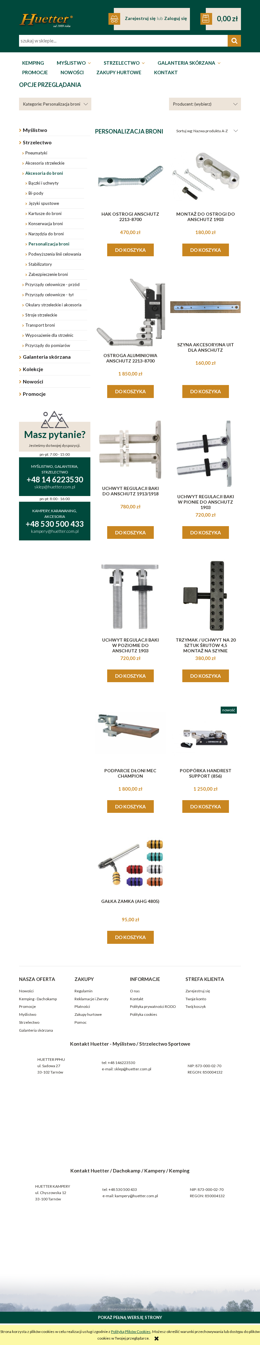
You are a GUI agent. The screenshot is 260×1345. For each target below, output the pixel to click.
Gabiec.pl (145, 1309)
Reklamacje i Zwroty (91, 998)
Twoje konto (195, 998)
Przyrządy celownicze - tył (49, 294)
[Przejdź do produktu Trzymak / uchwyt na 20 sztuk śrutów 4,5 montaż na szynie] (205, 595)
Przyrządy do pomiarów (47, 345)
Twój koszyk (195, 1006)
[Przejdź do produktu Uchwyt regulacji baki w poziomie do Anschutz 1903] (130, 595)
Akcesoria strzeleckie (44, 163)
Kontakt (136, 998)
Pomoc (81, 1022)
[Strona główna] (46, 16)
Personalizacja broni (49, 243)
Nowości (33, 381)
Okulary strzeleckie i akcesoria (53, 304)
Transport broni (40, 325)
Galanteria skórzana (47, 357)
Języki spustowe (44, 203)
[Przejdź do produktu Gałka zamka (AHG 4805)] (130, 863)
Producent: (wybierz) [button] (192, 104)
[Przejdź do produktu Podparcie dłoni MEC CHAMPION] (130, 733)
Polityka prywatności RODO (153, 1006)
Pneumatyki (36, 152)
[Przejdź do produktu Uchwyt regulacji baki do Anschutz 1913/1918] (130, 450)
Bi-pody (36, 193)
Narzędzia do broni (46, 233)
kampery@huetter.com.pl (136, 1195)
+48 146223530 (121, 1062)
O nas (135, 991)
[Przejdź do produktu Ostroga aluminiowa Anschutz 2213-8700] (130, 312)
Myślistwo (35, 130)
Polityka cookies (143, 1014)
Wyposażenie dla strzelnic (49, 335)
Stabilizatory (40, 264)
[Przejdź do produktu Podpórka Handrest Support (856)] (205, 733)
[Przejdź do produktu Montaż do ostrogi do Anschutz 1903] (205, 176)
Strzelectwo (37, 142)
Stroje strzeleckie (41, 314)
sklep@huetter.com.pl (132, 1069)
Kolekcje (33, 369)
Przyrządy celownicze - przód (52, 284)
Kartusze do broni (45, 213)
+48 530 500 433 (122, 1189)
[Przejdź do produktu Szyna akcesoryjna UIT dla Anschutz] (205, 307)
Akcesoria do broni (44, 173)
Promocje (34, 394)
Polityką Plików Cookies (131, 1331)
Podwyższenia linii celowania (55, 254)
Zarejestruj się (197, 991)
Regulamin (84, 991)
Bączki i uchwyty (44, 183)
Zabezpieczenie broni (48, 274)
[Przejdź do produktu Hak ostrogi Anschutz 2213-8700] (130, 176)
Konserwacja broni (46, 223)
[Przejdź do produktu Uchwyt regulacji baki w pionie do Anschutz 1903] (205, 454)
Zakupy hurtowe (88, 1014)
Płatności (82, 1006)
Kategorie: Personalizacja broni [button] (51, 104)
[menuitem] (33, 62)
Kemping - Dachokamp (38, 998)
